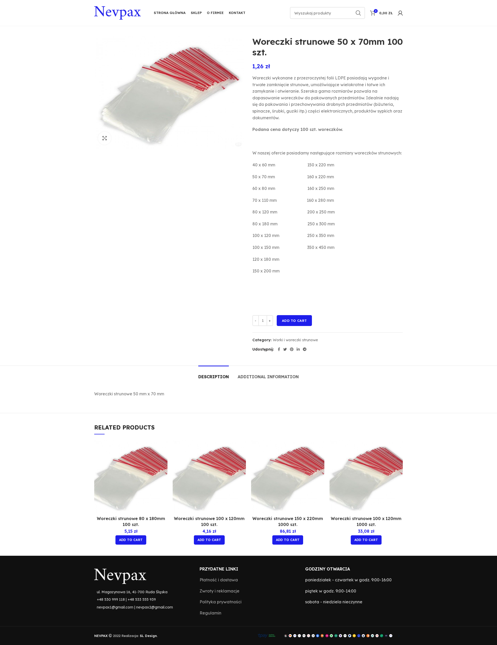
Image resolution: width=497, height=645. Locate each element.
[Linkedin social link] (298, 349)
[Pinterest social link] (291, 349)
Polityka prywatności (221, 601)
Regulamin (210, 613)
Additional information (268, 376)
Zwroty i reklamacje (219, 591)
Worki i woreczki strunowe (295, 340)
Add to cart (294, 320)
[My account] (400, 13)
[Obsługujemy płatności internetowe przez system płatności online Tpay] (327, 635)
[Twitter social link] (285, 349)
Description (213, 376)
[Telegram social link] (304, 349)
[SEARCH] (358, 13)
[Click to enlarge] (104, 138)
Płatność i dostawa (219, 579)
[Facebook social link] (279, 349)
